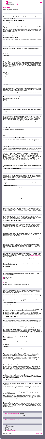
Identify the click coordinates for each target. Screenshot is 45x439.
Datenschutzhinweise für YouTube (9, 421)
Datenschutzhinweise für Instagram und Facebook (12, 419)
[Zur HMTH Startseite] (10, 3)
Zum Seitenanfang (39, 433)
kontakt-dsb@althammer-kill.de (10, 135)
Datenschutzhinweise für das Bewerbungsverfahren (12, 413)
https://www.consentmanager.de (35, 255)
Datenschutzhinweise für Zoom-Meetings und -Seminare (13, 415)
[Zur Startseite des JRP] (17, 3)
